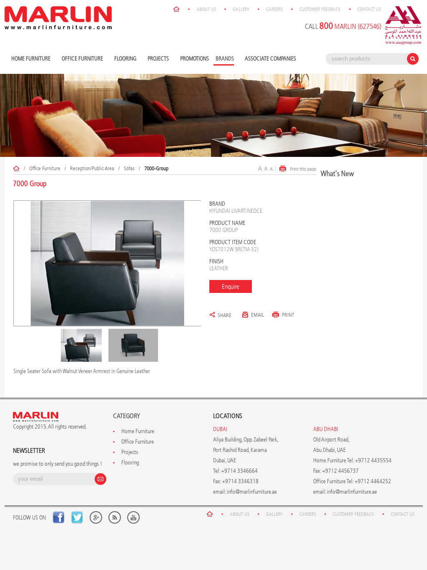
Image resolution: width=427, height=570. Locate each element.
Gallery (241, 9)
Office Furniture (81, 59)
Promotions (194, 58)
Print (288, 315)
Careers (274, 9)
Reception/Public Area (92, 168)
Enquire (230, 286)
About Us (206, 9)
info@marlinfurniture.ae (252, 491)
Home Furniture (29, 59)
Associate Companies (270, 58)
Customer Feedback (320, 9)
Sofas (129, 168)
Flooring (124, 59)
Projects (157, 59)
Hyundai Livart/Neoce (235, 210)
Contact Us (369, 9)
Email (257, 315)
